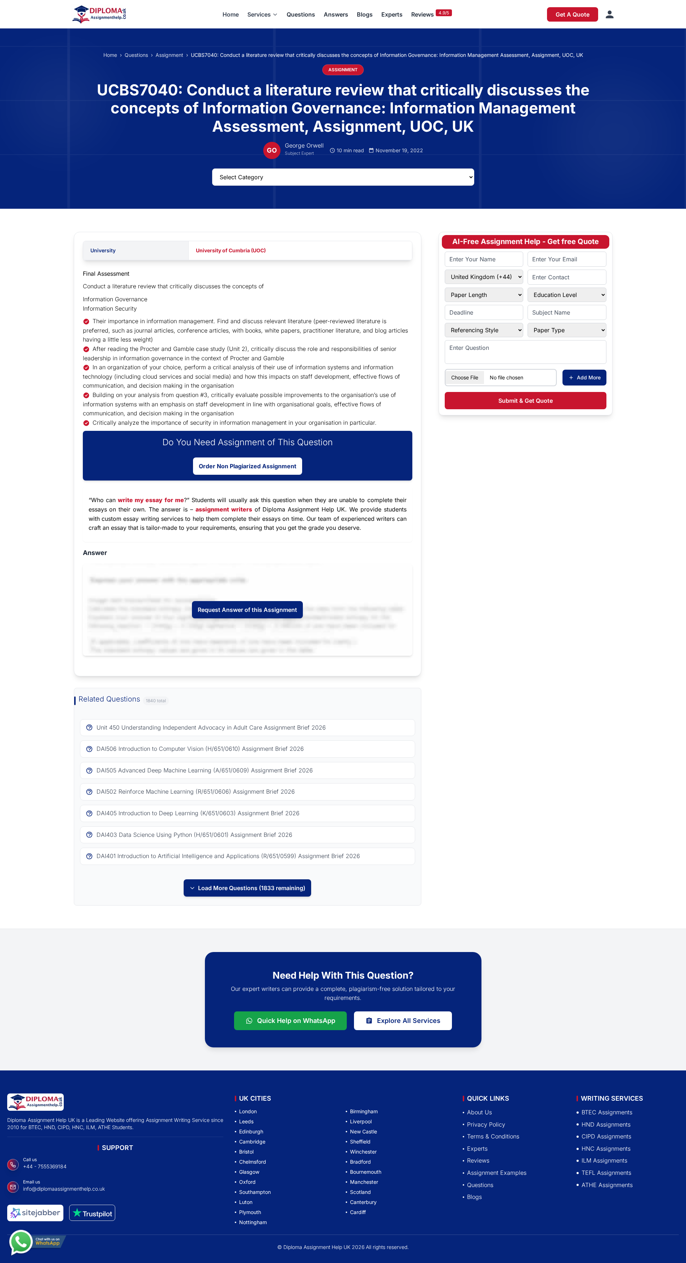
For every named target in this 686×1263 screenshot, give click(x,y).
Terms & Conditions (493, 1136)
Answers (336, 14)
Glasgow (249, 1172)
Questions (301, 14)
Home (231, 14)
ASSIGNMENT (343, 69)
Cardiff (358, 1212)
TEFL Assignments (606, 1172)
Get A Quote (572, 14)
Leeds (246, 1121)
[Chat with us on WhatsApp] (37, 1244)
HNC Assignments (606, 1148)
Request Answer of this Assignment (247, 609)
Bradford (360, 1162)
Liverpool (361, 1121)
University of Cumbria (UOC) (231, 250)
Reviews (422, 14)
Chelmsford (252, 1162)
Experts (392, 14)
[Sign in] (609, 14)
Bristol (246, 1152)
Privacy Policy (486, 1124)
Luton (245, 1202)
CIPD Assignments (606, 1136)
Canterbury (363, 1202)
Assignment (169, 55)
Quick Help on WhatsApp (296, 1020)
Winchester (363, 1152)
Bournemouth (365, 1172)
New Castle (363, 1131)
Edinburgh (251, 1131)
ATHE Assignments (607, 1184)
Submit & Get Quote (525, 400)
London (248, 1111)
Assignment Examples (496, 1172)
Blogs (365, 14)
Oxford (247, 1182)
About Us (479, 1112)
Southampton (255, 1192)
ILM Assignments (604, 1160)
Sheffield (360, 1141)
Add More (589, 377)
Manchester (364, 1182)
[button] (262, 14)
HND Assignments (606, 1124)
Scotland (360, 1192)
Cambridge (252, 1141)
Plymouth (250, 1212)
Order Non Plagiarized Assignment (247, 466)
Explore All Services (408, 1020)
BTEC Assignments (607, 1112)
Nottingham (253, 1222)
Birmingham (364, 1111)
